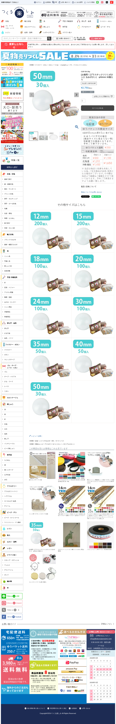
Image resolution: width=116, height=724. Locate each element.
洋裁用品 (7, 312)
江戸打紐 (7, 475)
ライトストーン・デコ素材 (12, 522)
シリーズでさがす (44, 441)
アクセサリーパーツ (11, 491)
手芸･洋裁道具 (68, 21)
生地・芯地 (11, 174)
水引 (5, 480)
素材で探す (8, 179)
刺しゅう (47, 27)
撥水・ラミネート (10, 189)
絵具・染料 (28, 32)
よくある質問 (78, 2)
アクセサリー (86, 27)
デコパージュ (8, 570)
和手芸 (65, 27)
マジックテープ (9, 359)
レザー (9, 548)
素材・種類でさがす (11, 244)
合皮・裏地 (8, 213)
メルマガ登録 (90, 2)
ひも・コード (8, 381)
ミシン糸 (7, 256)
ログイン (38, 2)
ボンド (6, 575)
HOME (32, 65)
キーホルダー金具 (10, 501)
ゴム (5, 372)
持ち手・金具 (86, 21)
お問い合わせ (86, 708)
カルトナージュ (30, 27)
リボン (6, 391)
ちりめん (7, 460)
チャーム (7, 506)
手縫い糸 (7, 261)
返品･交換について (88, 186)
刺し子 (6, 439)
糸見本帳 (7, 271)
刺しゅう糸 (8, 266)
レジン (7, 32)
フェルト (7, 565)
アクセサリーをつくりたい (53, 444)
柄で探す (7, 223)
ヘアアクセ (8, 496)
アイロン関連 (8, 292)
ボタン (51, 65)
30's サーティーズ (58, 441)
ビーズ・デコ (105, 27)
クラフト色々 (67, 32)
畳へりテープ (8, 470)
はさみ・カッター (10, 302)
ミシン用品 (8, 307)
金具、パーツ (8, 338)
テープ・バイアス (10, 376)
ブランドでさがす (10, 240)
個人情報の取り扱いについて (36, 708)
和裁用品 (7, 317)
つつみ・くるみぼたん (61, 65)
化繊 (5, 208)
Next (76, 95)
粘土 (8, 535)
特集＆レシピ (39, 444)
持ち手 (6, 328)
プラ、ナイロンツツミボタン (78, 65)
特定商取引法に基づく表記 (58, 708)
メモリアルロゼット (69, 444)
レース (6, 386)
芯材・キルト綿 (9, 228)
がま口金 (7, 333)
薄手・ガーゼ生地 (10, 203)
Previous (31, 95)
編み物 (9, 581)
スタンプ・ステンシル (11, 560)
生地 (7, 21)
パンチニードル (9, 443)
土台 (5, 429)
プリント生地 (8, 194)
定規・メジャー (9, 287)
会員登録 (48, 2)
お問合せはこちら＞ (103, 636)
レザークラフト (49, 32)
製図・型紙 (8, 297)
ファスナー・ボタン (41, 65)
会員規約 (74, 708)
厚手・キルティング (11, 199)
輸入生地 (27, 21)
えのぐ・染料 (12, 542)
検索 (55, 2)
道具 (5, 434)
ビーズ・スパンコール (11, 518)
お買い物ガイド (65, 2)
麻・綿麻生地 (8, 184)
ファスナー (8, 350)
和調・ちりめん (9, 218)
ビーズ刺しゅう (9, 448)
